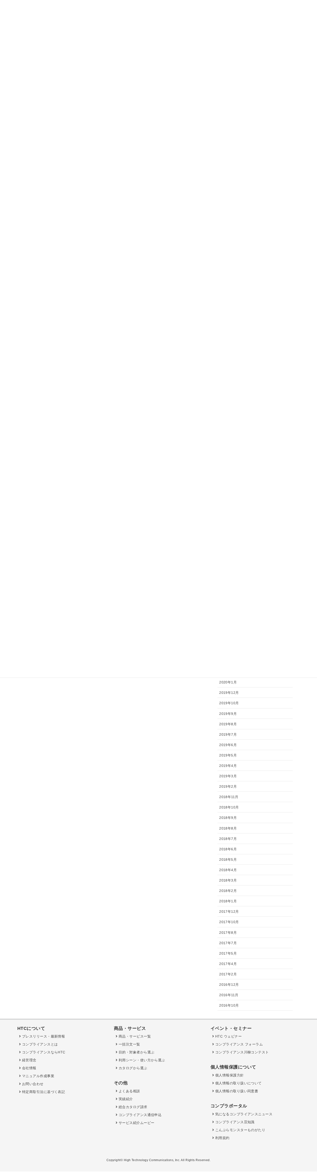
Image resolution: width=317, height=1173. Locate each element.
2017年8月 (228, 933)
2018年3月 (228, 880)
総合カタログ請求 (132, 1107)
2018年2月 (228, 891)
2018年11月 (228, 797)
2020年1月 (228, 682)
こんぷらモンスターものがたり (239, 1130)
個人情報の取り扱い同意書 (236, 1091)
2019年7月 (228, 734)
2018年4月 (228, 870)
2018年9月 (228, 818)
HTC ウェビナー (228, 1036)
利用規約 (221, 1138)
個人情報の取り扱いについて (238, 1083)
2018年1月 (228, 901)
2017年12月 (229, 911)
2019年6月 (228, 745)
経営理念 (28, 1060)
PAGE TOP (305, 1133)
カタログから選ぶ (132, 1068)
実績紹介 (125, 1099)
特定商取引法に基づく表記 (43, 1092)
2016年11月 (228, 995)
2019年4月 (228, 766)
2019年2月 (228, 786)
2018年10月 (229, 807)
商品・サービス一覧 (134, 1036)
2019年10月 (229, 703)
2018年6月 (228, 849)
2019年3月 (228, 776)
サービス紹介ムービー (135, 1123)
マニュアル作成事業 (37, 1076)
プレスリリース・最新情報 (43, 1036)
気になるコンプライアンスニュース (243, 1114)
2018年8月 (228, 828)
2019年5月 (228, 755)
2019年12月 (229, 693)
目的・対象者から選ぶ (135, 1052)
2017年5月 (228, 953)
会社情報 (28, 1068)
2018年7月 (228, 839)
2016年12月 (229, 985)
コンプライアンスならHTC (43, 1052)
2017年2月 (228, 974)
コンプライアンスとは (39, 1044)
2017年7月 (228, 943)
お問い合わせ (32, 1084)
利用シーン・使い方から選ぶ (141, 1060)
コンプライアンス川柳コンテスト (241, 1052)
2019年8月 (228, 724)
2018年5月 (228, 859)
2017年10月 (229, 922)
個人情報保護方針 (229, 1075)
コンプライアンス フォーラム (238, 1044)
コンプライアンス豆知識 (234, 1122)
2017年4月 (228, 964)
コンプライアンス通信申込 (139, 1115)
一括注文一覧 (128, 1044)
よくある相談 (128, 1091)
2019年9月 (228, 714)
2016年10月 (229, 1005)
